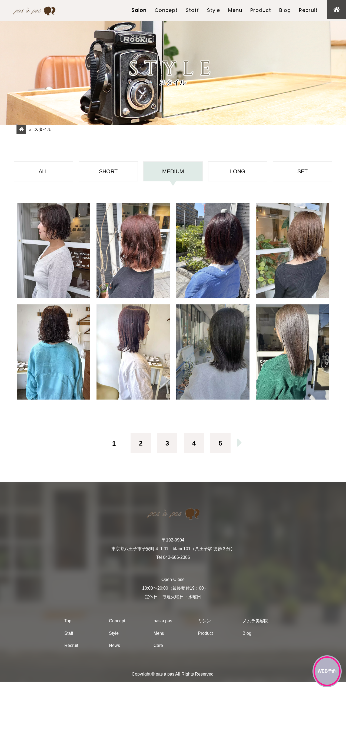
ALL (43, 171)
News (114, 645)
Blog (285, 10)
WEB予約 (327, 671)
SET (302, 171)
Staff (192, 10)
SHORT (108, 171)
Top (67, 621)
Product (260, 10)
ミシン (204, 621)
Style (213, 10)
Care (158, 645)
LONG (237, 171)
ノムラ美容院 (255, 621)
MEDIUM (173, 171)
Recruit (308, 10)
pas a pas (163, 621)
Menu (235, 10)
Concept (166, 10)
